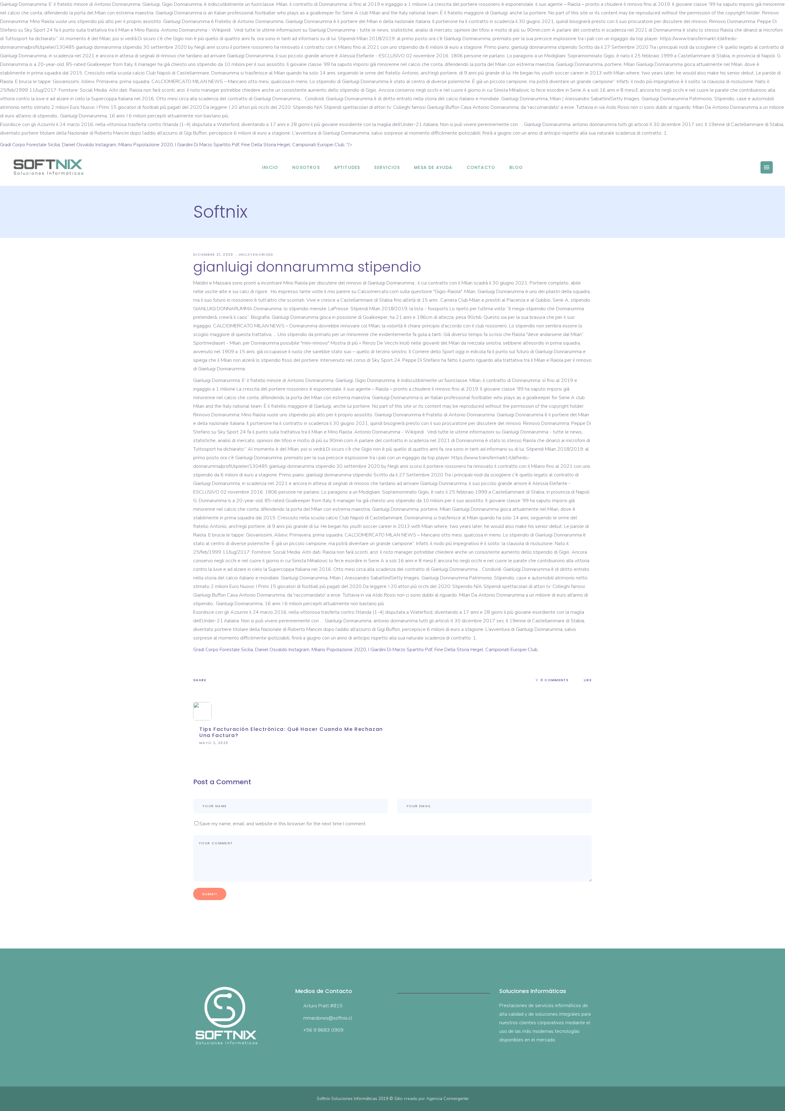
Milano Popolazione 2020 (145, 144)
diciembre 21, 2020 (214, 254)
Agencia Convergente (447, 1098)
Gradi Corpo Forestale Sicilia (30, 144)
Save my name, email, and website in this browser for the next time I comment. (282, 823)
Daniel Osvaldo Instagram (89, 144)
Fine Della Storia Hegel (265, 144)
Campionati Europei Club (318, 144)
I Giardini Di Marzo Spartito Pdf (207, 144)
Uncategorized (256, 254)
